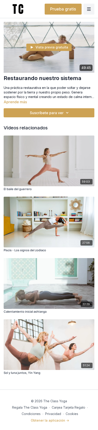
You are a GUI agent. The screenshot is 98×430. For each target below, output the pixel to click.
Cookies (72, 414)
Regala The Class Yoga (29, 407)
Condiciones (31, 414)
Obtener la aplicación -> (50, 420)
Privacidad (53, 414)
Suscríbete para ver (47, 113)
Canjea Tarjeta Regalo (68, 407)
